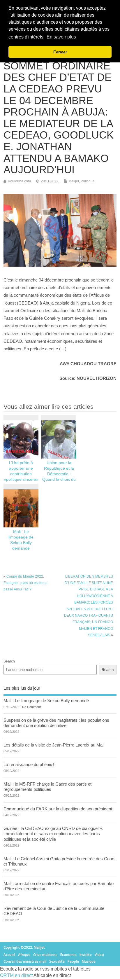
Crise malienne (45, 954)
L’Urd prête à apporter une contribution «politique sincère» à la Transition (21, 474)
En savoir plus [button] (61, 36)
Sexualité (57, 961)
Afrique (24, 954)
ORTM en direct (16, 975)
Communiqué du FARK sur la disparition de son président (57, 808)
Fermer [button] (60, 52)
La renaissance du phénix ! (28, 764)
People (73, 961)
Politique (88, 181)
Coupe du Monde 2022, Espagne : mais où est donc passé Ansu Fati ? (25, 583)
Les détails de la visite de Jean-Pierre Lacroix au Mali (53, 744)
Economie (68, 954)
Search (9, 661)
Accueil (9, 954)
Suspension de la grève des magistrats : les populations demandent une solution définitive (56, 723)
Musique (89, 961)
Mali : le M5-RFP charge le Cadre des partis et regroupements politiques (47, 787)
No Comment (31, 707)
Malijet (73, 181)
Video (99, 954)
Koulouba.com (19, 181)
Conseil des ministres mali (24, 961)
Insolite (86, 954)
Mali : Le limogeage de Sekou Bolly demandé (46, 700)
